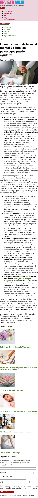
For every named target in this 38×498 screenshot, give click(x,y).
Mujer (6, 18)
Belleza (7, 15)
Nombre (3, 473)
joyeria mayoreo (11, 20)
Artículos (8, 13)
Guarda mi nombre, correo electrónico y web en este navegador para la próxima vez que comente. (19, 487)
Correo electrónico (7, 476)
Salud (2, 39)
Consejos (8, 11)
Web (1, 482)
